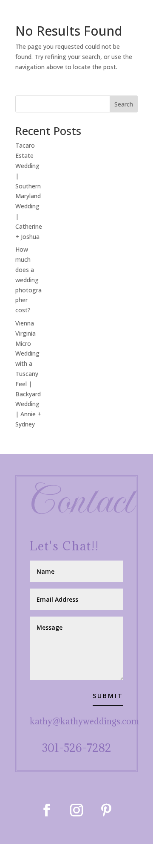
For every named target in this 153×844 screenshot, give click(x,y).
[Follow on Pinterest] (106, 810)
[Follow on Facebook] (47, 810)
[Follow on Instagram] (76, 810)
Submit (108, 696)
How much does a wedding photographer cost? (28, 279)
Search (123, 104)
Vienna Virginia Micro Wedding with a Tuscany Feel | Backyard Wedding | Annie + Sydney (28, 373)
